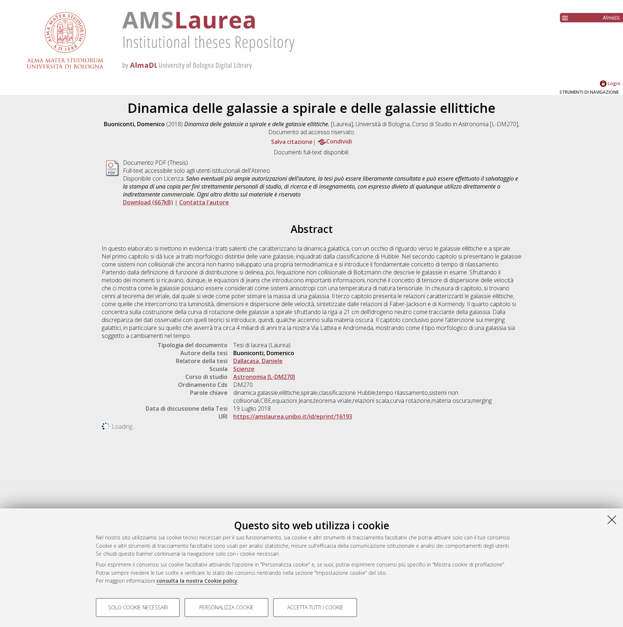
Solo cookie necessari (138, 607)
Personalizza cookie (226, 607)
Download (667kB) (148, 202)
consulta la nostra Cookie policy (197, 580)
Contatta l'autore (204, 202)
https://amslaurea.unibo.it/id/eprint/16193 (292, 416)
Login (613, 83)
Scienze (244, 369)
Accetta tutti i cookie (315, 607)
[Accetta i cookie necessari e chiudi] (612, 519)
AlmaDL (611, 17)
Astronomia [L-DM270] (264, 377)
